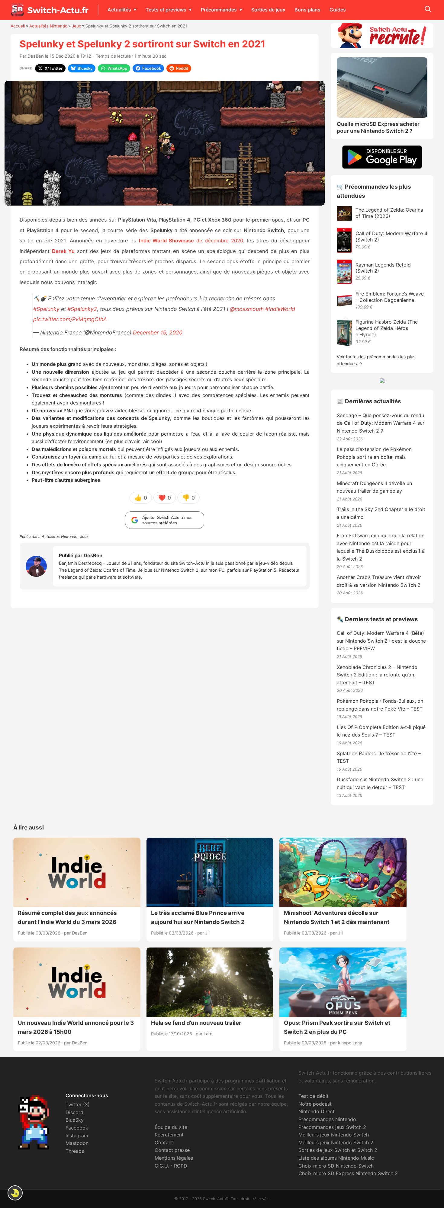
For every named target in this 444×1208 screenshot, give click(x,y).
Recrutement (169, 1135)
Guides (338, 10)
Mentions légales (174, 1158)
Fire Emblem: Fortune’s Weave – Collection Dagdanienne (390, 297)
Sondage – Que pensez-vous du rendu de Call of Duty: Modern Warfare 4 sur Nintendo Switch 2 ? (380, 423)
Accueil (18, 26)
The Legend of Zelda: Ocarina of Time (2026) (389, 213)
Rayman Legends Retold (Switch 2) (383, 268)
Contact (164, 1142)
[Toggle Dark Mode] (15, 1192)
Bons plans (307, 10)
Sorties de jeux (268, 10)
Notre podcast (315, 1104)
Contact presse (172, 1150)
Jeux (76, 26)
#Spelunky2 (82, 309)
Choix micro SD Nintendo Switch (336, 1166)
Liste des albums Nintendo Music (336, 1158)
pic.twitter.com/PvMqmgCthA (70, 319)
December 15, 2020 (157, 332)
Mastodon (77, 1143)
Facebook (77, 1128)
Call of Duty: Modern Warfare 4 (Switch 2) (391, 236)
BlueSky (75, 1120)
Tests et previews (166, 10)
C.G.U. (162, 1166)
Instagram (77, 1136)
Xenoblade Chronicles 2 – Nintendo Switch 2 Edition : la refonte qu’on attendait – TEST (377, 674)
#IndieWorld (280, 309)
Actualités (119, 10)
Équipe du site (171, 1127)
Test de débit (313, 1096)
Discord (74, 1112)
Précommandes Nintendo (327, 1119)
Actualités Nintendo (48, 26)
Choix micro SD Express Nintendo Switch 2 (348, 1173)
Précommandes (219, 10)
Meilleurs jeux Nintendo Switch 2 (335, 1142)
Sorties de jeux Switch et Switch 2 (337, 1150)
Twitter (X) (78, 1104)
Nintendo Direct (316, 1111)
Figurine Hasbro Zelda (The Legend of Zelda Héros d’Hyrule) (387, 328)
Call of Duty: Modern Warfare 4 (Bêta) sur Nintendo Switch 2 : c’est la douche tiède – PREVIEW (381, 640)
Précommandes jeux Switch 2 (332, 1127)
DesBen (35, 56)
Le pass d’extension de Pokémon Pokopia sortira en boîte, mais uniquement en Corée (374, 457)
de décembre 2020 (191, 241)
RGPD (180, 1166)
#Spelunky (46, 309)
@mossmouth (247, 309)
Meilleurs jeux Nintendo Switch (333, 1135)
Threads (75, 1151)
